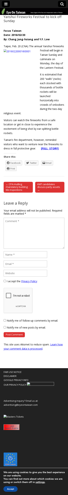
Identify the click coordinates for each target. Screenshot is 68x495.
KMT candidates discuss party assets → (48, 187)
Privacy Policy (29, 281)
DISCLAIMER (10, 376)
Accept (10, 489)
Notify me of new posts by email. (26, 327)
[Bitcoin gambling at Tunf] (40, 384)
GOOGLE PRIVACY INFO (16, 380)
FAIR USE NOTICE (13, 372)
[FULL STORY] (50, 148)
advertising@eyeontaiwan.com (21, 404)
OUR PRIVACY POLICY (15, 384)
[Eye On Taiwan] (34, 11)
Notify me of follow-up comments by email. (32, 320)
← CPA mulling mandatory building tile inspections (17, 187)
